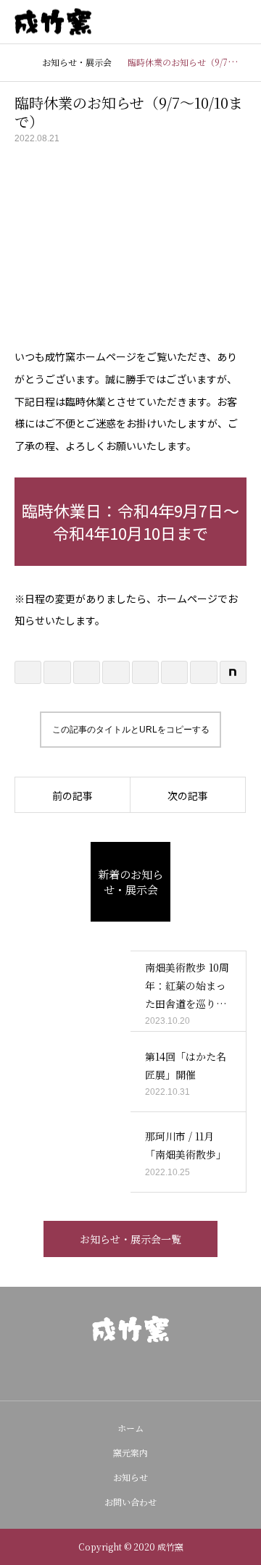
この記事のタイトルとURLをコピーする (131, 730)
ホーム (130, 1428)
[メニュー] (239, 21)
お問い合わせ (130, 1501)
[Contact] (130, 1371)
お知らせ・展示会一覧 (130, 1239)
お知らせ (130, 1477)
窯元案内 (130, 1452)
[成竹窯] (130, 1329)
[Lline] (115, 672)
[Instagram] (107, 1371)
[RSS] (153, 1371)
